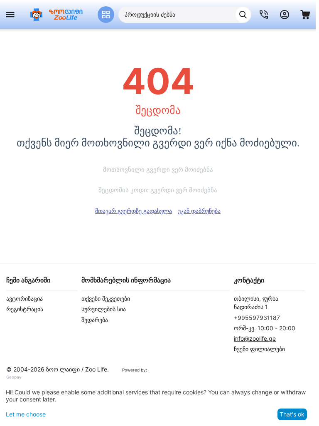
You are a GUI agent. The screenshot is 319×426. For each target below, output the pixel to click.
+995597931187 (257, 317)
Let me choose (26, 414)
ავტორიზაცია (24, 298)
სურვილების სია (103, 308)
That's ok (292, 414)
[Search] (243, 14)
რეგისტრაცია (24, 308)
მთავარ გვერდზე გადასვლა (133, 210)
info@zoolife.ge (255, 338)
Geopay (14, 376)
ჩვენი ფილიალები (259, 348)
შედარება (94, 319)
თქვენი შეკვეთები (105, 298)
